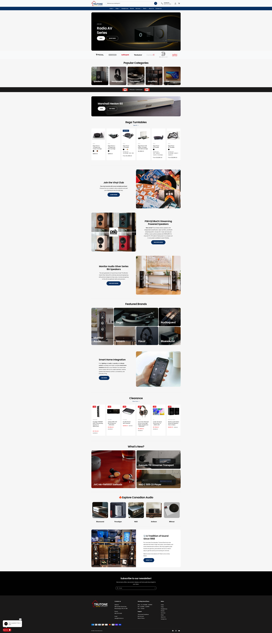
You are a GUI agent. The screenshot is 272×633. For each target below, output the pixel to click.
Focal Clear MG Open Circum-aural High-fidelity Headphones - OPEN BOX (143, 424)
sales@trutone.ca (119, 618)
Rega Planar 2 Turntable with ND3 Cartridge (111, 147)
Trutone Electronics (98, 630)
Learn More (113, 194)
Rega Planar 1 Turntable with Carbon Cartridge (97, 147)
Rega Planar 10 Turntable (171, 146)
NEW (101, 108)
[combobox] (131, 3)
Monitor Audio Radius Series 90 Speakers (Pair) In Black (173, 423)
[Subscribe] (154, 588)
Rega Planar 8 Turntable (156, 146)
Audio (162, 604)
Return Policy (141, 618)
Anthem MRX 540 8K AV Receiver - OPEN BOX (112, 423)
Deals (162, 615)
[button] (179, 3)
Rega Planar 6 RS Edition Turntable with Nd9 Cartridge (143, 147)
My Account (141, 616)
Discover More (158, 242)
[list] (136, 512)
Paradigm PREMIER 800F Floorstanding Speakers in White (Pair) (98, 424)
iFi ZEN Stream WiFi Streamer (127, 422)
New (101, 38)
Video (162, 606)
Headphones (164, 609)
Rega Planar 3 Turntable (126, 146)
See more (104, 378)
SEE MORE (112, 108)
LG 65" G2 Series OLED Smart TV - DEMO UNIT (157, 423)
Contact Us (163, 619)
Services (163, 613)
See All (135, 125)
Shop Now (112, 38)
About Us (149, 560)
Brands (162, 610)
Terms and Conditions (143, 614)
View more (135, 401)
